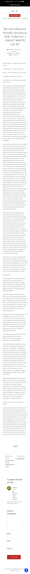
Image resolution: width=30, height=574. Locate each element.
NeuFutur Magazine (13, 569)
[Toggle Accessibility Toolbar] (26, 570)
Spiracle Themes (15, 570)
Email (9, 541)
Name (9, 533)
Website (9, 548)
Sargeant (17, 53)
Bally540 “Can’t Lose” (12, 18)
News (15, 446)
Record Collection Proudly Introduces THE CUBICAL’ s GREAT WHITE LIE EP (15, 36)
